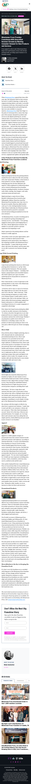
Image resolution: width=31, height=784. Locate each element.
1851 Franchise (5, 13)
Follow (6, 667)
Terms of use (22, 769)
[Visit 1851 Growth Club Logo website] (20, 758)
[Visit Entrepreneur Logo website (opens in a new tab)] (9, 758)
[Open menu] (29, 4)
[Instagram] (10, 762)
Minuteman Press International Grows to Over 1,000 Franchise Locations (15, 702)
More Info (27, 91)
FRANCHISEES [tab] (20, 680)
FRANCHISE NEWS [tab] (8, 680)
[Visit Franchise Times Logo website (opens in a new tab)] (13, 758)
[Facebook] (13, 762)
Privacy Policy (9, 769)
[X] (20, 762)
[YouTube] (15, 762)
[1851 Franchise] (5, 4)
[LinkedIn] (17, 762)
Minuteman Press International (15, 13)
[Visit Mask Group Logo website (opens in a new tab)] (17, 758)
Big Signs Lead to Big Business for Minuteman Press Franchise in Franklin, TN (15, 724)
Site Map (16, 769)
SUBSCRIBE (10, 633)
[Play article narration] (3, 93)
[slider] (4, 93)
